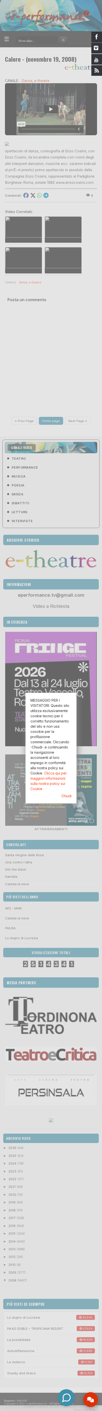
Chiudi (66, 796)
